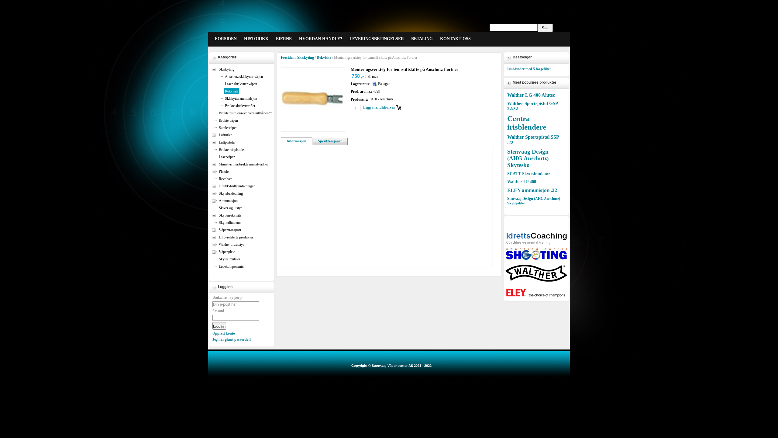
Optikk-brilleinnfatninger (237, 186)
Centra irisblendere (526, 122)
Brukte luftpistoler (232, 150)
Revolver (225, 179)
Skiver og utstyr (230, 208)
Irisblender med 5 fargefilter (529, 69)
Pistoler (224, 171)
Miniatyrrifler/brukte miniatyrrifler (243, 164)
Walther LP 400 (521, 181)
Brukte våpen (228, 120)
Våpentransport (230, 230)
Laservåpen (227, 157)
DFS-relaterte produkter (236, 237)
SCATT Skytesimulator (528, 174)
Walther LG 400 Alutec (531, 95)
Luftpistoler (227, 142)
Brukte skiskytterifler (240, 106)
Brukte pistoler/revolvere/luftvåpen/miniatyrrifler (253, 113)
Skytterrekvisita (230, 215)
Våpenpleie (227, 252)
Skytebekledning (231, 193)
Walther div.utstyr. (232, 244)
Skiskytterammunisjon (241, 98)
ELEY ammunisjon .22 (532, 190)
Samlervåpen (228, 128)
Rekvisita (231, 91)
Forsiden (287, 57)
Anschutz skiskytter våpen (244, 77)
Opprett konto (223, 333)
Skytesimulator (229, 259)
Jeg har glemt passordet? (231, 339)
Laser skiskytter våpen (241, 84)
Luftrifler (225, 135)
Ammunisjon (228, 201)
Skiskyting (226, 69)
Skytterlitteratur (230, 223)
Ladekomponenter (232, 266)
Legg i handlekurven (379, 107)
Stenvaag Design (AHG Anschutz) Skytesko (528, 158)
